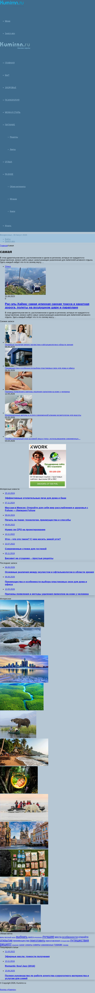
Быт (7, 75)
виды (2, 937)
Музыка (13, 199)
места (58, 937)
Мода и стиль (13, 112)
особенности (70, 936)
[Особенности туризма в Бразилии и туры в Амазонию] (22, 710)
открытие (6, 940)
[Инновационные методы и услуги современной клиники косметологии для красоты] (18, 413)
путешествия (79, 940)
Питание (10, 125)
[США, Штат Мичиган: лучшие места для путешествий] (24, 682)
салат (22, 945)
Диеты (13, 149)
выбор (14, 937)
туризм (58, 944)
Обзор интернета (17, 187)
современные (47, 945)
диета (31, 937)
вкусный (8, 937)
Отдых (8, 162)
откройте (83, 937)
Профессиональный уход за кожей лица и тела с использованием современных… (42, 439)
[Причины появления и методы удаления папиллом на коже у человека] (18, 389)
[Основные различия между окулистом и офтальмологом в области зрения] (18, 342)
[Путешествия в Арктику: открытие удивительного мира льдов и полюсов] (20, 654)
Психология (12, 100)
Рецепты (14, 137)
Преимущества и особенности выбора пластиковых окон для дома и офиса (39, 368)
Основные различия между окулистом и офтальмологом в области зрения (39, 345)
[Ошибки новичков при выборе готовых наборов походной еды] (24, 876)
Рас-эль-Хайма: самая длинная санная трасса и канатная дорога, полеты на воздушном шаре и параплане (47, 305)
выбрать (22, 936)
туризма (65, 945)
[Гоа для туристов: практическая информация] (24, 765)
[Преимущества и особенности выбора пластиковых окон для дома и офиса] (18, 366)
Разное (9, 174)
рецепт (6, 944)
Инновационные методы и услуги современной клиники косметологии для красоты (43, 415)
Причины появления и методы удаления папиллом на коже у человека (37, 392)
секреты (29, 945)
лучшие (48, 937)
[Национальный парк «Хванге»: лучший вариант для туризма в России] (18, 737)
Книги (12, 211)
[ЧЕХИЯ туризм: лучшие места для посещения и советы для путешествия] (24, 848)
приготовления (53, 941)
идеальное (38, 937)
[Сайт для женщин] (12, 7)
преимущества (21, 940)
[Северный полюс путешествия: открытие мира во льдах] (24, 820)
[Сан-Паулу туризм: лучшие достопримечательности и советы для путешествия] (24, 904)
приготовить (37, 940)
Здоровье (10, 88)
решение (15, 945)
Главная (4, 246)
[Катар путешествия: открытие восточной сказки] (22, 626)
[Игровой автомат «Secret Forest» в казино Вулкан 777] (19, 793)
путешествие (65, 941)
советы (36, 944)
